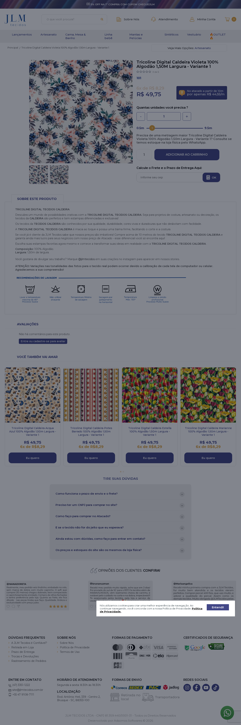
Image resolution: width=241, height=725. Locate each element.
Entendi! (218, 607)
